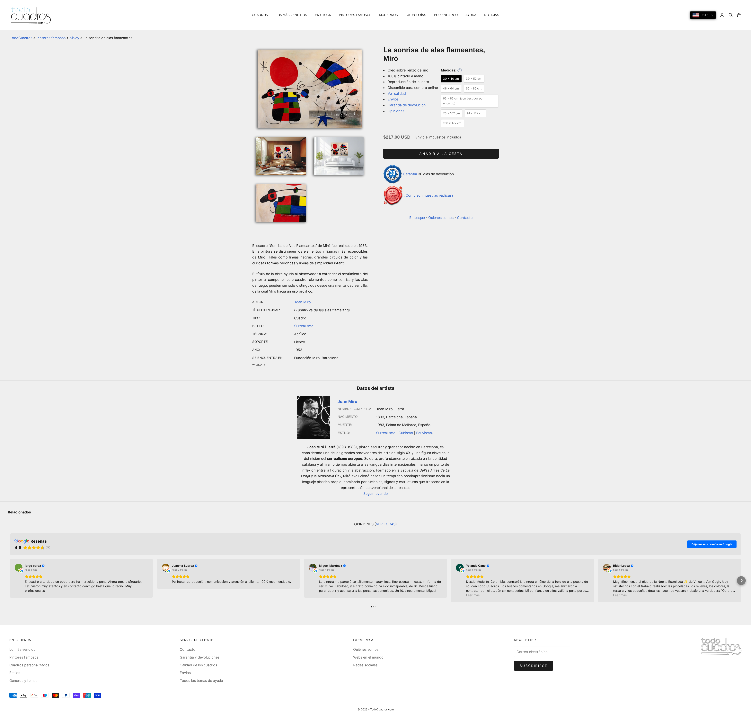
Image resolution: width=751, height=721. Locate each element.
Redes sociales (365, 665)
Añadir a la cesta (441, 154)
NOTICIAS (491, 15)
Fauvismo (424, 433)
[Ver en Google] (18, 568)
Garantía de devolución (407, 105)
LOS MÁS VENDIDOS (291, 15)
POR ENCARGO (446, 15)
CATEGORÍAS (416, 15)
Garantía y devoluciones (199, 657)
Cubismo (406, 433)
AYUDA (470, 15)
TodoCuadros (21, 38)
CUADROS (260, 15)
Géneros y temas (23, 681)
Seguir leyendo (375, 494)
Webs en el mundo (368, 657)
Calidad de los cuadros (198, 665)
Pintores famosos (51, 38)
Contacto (465, 218)
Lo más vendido (22, 649)
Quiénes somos (441, 218)
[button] (9, 580)
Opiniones (396, 111)
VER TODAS (385, 524)
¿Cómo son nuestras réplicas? (428, 195)
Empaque (417, 218)
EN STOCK (323, 15)
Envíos (393, 99)
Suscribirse (534, 666)
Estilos (14, 673)
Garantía (410, 174)
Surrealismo (304, 326)
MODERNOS (388, 15)
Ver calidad (397, 93)
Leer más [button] (473, 595)
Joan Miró (302, 302)
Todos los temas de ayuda (201, 681)
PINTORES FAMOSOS (355, 15)
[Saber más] (459, 70)
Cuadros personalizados (29, 665)
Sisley (74, 38)
